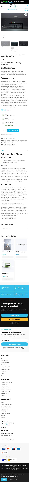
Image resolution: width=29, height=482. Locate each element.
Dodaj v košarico (13, 130)
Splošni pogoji (4, 411)
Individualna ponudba (6, 406)
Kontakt (3, 395)
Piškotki (3, 415)
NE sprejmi (11, 479)
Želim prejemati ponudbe (14, 344)
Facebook (4, 439)
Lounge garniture (5, 362)
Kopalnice (3, 371)
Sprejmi (4, 479)
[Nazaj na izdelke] (3, 59)
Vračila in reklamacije (6, 389)
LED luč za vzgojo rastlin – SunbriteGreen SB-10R (21, 252)
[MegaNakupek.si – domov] (7, 423)
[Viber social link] (15, 145)
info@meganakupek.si (7, 433)
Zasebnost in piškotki (18, 472)
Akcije (2, 358)
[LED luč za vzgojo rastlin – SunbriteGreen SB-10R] (21, 245)
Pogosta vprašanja (5, 391)
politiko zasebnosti (23, 348)
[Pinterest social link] (8, 145)
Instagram (10, 439)
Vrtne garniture (4, 364)
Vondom (3, 375)
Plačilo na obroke (5, 386)
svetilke (9, 97)
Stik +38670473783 (12, 9)
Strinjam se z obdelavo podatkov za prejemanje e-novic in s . (15, 348)
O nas (2, 402)
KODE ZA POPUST (9, 2)
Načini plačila (4, 384)
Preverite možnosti (9, 125)
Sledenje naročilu (5, 393)
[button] (2, 26)
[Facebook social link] (4, 145)
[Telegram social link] (13, 145)
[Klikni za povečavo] (3, 37)
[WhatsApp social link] (11, 145)
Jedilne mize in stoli (5, 367)
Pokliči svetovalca (14, 319)
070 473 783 (20, 295)
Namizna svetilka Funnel (7, 251)
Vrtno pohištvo (4, 360)
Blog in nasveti (4, 408)
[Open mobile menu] (1, 6)
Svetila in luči (10, 142)
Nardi (2, 373)
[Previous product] (2, 59)
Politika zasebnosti (5, 413)
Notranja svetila (10, 140)
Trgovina (7, 55)
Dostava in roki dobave (6, 382)
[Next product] (5, 59)
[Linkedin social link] (9, 145)
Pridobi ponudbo (14, 315)
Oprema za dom (14, 55)
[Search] (26, 9)
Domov (2, 55)
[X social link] (6, 145)
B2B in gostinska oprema (6, 404)
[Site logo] (14, 6)
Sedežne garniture (5, 369)
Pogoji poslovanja (9, 472)
